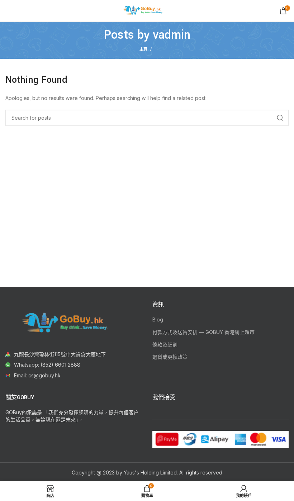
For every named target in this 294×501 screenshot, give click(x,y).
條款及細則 (164, 345)
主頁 (143, 49)
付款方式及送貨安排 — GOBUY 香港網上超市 (203, 332)
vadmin (171, 35)
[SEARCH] (280, 118)
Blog (157, 319)
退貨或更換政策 (170, 357)
